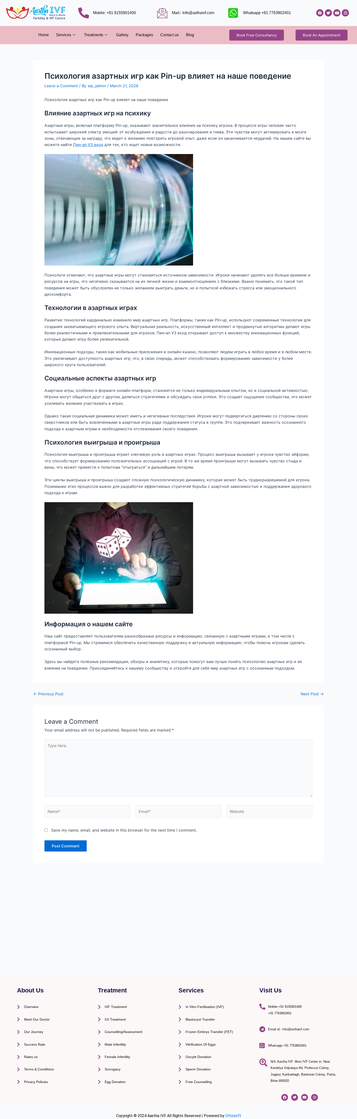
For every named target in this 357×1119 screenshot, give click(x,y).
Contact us (169, 35)
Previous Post (48, 694)
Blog (190, 35)
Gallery (122, 35)
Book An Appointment (321, 35)
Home (43, 35)
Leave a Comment (61, 85)
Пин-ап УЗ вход (88, 144)
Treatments (93, 35)
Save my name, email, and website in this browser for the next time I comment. (124, 830)
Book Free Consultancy (257, 35)
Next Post (312, 694)
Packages (144, 35)
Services (63, 35)
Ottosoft (233, 1115)
